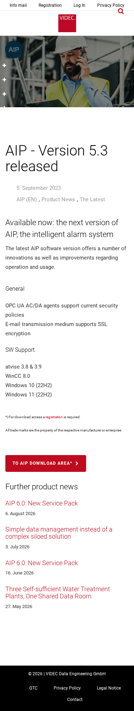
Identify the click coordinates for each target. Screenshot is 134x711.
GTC (33, 688)
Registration (50, 5)
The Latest (92, 199)
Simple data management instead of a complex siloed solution (59, 532)
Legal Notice (109, 688)
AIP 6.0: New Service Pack (41, 503)
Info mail (18, 5)
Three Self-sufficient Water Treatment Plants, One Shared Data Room (57, 592)
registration (54, 417)
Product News (58, 199)
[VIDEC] (67, 23)
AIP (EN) (26, 199)
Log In (79, 5)
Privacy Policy (110, 5)
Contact (75, 699)
